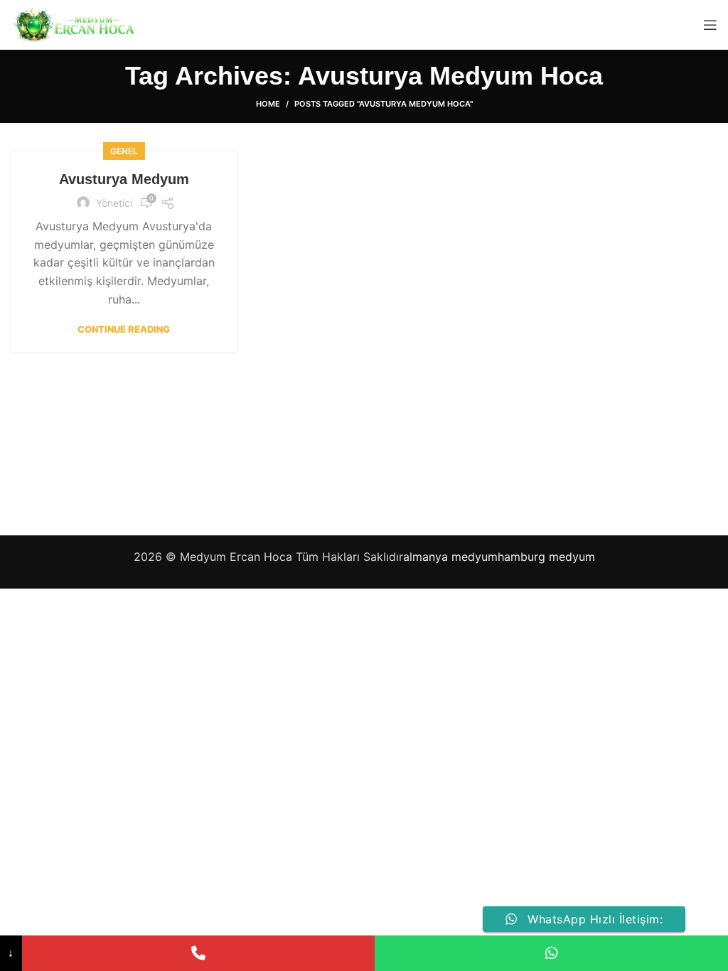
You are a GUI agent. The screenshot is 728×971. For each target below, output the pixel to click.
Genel (124, 151)
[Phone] (198, 953)
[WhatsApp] (551, 953)
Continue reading (123, 329)
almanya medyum (450, 556)
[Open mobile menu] (710, 25)
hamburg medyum (546, 556)
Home (268, 104)
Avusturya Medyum (124, 179)
